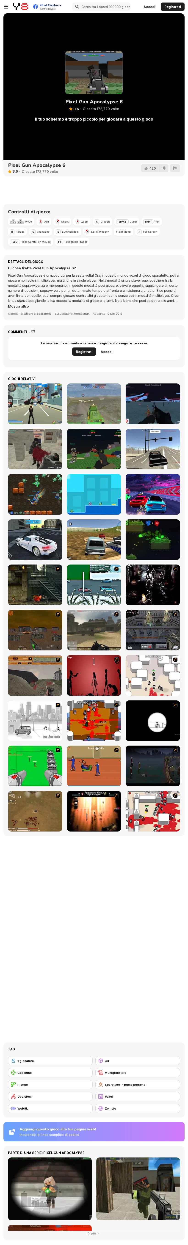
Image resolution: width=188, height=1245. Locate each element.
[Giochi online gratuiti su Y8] (20, 6)
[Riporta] (175, 168)
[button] (18, 306)
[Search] (76, 7)
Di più (92, 1233)
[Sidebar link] (6, 6)
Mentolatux (81, 313)
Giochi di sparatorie (38, 313)
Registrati (172, 7)
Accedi (149, 7)
